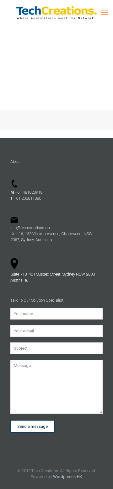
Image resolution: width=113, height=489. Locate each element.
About (15, 161)
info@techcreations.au (30, 227)
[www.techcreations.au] (56, 12)
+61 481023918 (26, 192)
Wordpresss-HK (67, 476)
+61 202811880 (25, 198)
